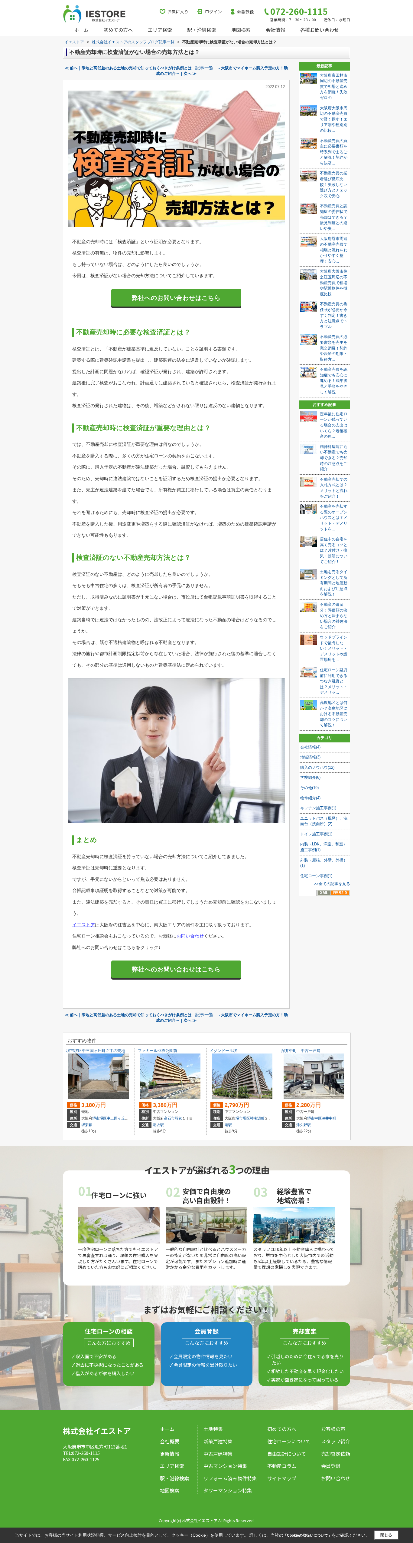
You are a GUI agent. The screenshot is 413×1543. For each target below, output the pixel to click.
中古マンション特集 (225, 1465)
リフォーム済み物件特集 (230, 1478)
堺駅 (228, 1125)
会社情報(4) (310, 747)
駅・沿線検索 (201, 29)
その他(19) (309, 787)
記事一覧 (204, 67)
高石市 (169, 1118)
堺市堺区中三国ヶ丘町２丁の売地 (95, 1050)
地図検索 (241, 29)
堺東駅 (86, 1125)
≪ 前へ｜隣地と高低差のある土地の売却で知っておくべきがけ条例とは (128, 68)
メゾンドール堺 (223, 1050)
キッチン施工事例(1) (318, 808)
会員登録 (245, 12)
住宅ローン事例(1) (316, 876)
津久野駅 (303, 1125)
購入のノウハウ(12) (317, 767)
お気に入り (177, 11)
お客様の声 (333, 1428)
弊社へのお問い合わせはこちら (176, 297)
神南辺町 (257, 1118)
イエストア (83, 924)
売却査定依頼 (335, 1453)
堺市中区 (314, 1118)
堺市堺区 (99, 1118)
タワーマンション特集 (227, 1490)
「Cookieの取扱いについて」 (307, 1535)
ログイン (213, 11)
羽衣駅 (158, 1125)
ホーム (81, 29)
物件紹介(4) (310, 798)
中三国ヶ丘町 (117, 1118)
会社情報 (275, 29)
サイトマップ (281, 1478)
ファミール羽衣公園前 (157, 1050)
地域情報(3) (310, 757)
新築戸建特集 (218, 1441)
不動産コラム (281, 1465)
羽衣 (178, 1118)
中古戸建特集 (218, 1453)
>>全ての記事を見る (332, 883)
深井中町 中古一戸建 (300, 1050)
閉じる (386, 1535)
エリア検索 (160, 29)
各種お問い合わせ (319, 29)
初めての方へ (118, 29)
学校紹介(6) (310, 777)
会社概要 (169, 1441)
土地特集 (213, 1428)
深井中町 (329, 1118)
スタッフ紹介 (335, 1441)
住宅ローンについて (289, 1441)
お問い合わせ (190, 935)
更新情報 (169, 1453)
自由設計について (286, 1453)
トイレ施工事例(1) (316, 834)
